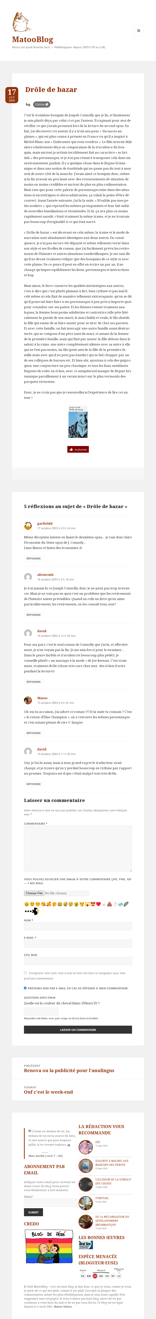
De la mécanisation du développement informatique (112, 1220)
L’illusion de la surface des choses (113, 1181)
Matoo (42, 698)
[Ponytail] (86, 1203)
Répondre (33, 558)
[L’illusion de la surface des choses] (86, 1184)
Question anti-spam (39, 997)
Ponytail (102, 1198)
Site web (30, 955)
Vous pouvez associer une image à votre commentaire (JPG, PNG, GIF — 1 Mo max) (77, 881)
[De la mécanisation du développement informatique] (86, 1222)
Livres (40, 104)
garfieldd (45, 523)
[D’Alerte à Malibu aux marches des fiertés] (86, 1166)
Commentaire (35, 823)
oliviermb (45, 574)
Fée (98, 1142)
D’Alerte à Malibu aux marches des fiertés (112, 1163)
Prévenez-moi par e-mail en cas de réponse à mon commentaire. (78, 988)
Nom (28, 920)
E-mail (30, 937)
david (41, 631)
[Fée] (86, 1147)
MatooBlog (32, 39)
